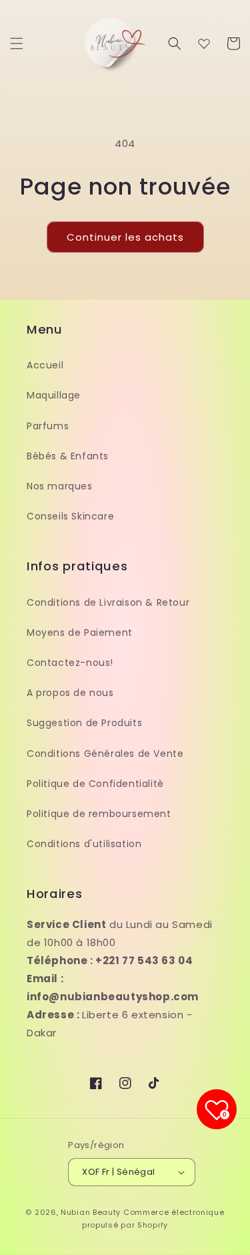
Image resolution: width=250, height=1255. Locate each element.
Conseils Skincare (70, 516)
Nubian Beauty (91, 1212)
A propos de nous (70, 692)
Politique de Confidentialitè (95, 783)
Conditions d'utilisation (84, 843)
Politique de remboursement (99, 813)
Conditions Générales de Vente (105, 753)
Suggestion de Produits (84, 722)
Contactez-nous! (70, 662)
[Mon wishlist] (204, 43)
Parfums (48, 426)
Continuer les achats (125, 237)
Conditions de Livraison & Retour (108, 602)
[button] (16, 43)
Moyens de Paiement (80, 632)
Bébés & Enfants (68, 456)
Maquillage (54, 395)
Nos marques (60, 486)
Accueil (45, 365)
